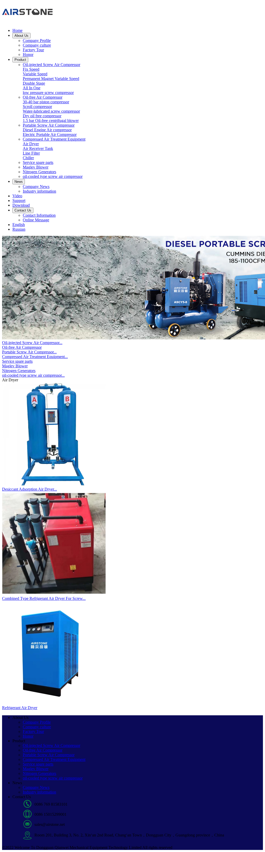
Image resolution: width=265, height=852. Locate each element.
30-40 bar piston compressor (46, 102)
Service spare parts (38, 162)
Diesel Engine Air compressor (47, 130)
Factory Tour (33, 50)
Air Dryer (31, 144)
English (18, 224)
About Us (21, 36)
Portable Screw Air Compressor (49, 125)
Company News (36, 186)
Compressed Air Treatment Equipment (54, 139)
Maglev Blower (35, 167)
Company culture (37, 45)
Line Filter (31, 153)
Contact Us (22, 210)
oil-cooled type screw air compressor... (33, 375)
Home (17, 30)
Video (17, 196)
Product (20, 60)
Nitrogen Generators (39, 172)
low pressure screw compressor (48, 92)
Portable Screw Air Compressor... (29, 352)
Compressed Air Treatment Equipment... (35, 356)
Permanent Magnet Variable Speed (51, 78)
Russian (18, 229)
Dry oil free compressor (42, 116)
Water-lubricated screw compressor (51, 111)
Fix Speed (31, 69)
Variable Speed (35, 74)
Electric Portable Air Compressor (50, 134)
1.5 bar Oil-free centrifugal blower (51, 120)
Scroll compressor (37, 106)
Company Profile (37, 40)
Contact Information (39, 215)
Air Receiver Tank (38, 148)
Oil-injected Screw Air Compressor (51, 64)
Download (21, 205)
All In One (31, 88)
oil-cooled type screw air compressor (53, 176)
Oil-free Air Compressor (42, 97)
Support (18, 200)
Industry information (39, 191)
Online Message (36, 220)
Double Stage (34, 83)
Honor (28, 54)
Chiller (28, 158)
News (18, 182)
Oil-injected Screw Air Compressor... (32, 342)
